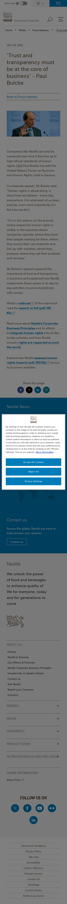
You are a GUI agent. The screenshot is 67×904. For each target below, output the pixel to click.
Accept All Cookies (33, 462)
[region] (33, 452)
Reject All (33, 471)
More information (45, 452)
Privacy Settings (33, 481)
